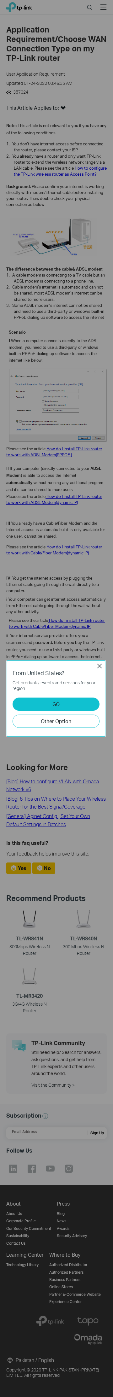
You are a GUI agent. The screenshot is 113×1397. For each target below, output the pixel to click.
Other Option (56, 721)
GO (56, 704)
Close (99, 666)
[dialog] (56, 698)
